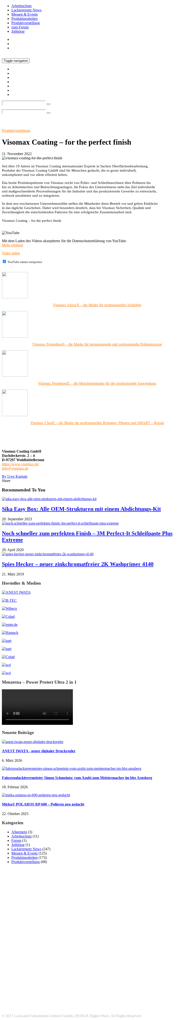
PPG (181, 966)
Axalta (172, 953)
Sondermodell (175, 972)
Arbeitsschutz (21, 6)
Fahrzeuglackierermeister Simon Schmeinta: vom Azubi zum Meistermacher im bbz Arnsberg (77, 778)
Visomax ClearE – (97, 423)
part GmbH (118, 966)
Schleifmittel (112, 972)
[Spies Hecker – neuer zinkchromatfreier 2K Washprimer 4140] (47, 554)
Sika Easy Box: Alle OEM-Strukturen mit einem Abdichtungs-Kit (81, 509)
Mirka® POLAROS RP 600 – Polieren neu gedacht (43, 804)
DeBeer (74, 960)
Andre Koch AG (49, 954)
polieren (154, 966)
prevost (9, 972)
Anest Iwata (79, 953)
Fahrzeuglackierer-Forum (30, 1008)
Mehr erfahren (12, 245)
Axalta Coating (12, 960)
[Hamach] (10, 633)
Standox (75, 979)
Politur (168, 966)
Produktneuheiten (24, 19)
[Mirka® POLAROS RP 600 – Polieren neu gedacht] (36, 795)
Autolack (108, 954)
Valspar (118, 980)
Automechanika (137, 953)
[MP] (6, 649)
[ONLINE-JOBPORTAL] (6, 665)
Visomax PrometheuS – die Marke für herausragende (97, 344)
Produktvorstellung (25, 23)
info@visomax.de (15, 468)
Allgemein (19, 832)
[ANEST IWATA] (16, 592)
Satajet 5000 (88, 972)
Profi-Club (25, 972)
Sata (66, 971)
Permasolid (139, 966)
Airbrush (29, 954)
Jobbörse (18, 31)
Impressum (19, 999)
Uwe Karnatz (14, 476)
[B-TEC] (9, 600)
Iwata (151, 960)
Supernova (103, 980)
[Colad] (8, 617)
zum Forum (20, 27)
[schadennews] (8, 657)
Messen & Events (24, 14)
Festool (103, 960)
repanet (44, 972)
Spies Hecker (31, 979)
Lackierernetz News (26, 10)
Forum (16, 840)
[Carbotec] (9, 608)
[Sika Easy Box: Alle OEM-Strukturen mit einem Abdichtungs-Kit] (49, 499)
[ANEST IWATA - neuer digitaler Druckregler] (32, 742)
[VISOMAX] (6, 673)
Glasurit (117, 960)
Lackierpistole (50, 965)
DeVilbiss (88, 960)
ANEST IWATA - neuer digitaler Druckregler (38, 751)
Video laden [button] (11, 253)
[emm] (10, 625)
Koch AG (21, 965)
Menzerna (75, 966)
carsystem (31, 960)
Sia (148, 972)
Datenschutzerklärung (27, 1004)
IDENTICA (134, 960)
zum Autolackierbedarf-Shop (32, 48)
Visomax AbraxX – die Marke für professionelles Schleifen (97, 305)
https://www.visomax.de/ (20, 464)
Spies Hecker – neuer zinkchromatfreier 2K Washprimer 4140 (78, 564)
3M (11, 953)
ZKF (157, 980)
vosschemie (143, 980)
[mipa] (6, 641)
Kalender (167, 960)
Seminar (135, 972)
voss (129, 980)
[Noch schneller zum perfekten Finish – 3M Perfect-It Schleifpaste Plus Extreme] (60, 523)
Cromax (54, 959)
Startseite (18, 39)
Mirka (94, 965)
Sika (159, 972)
